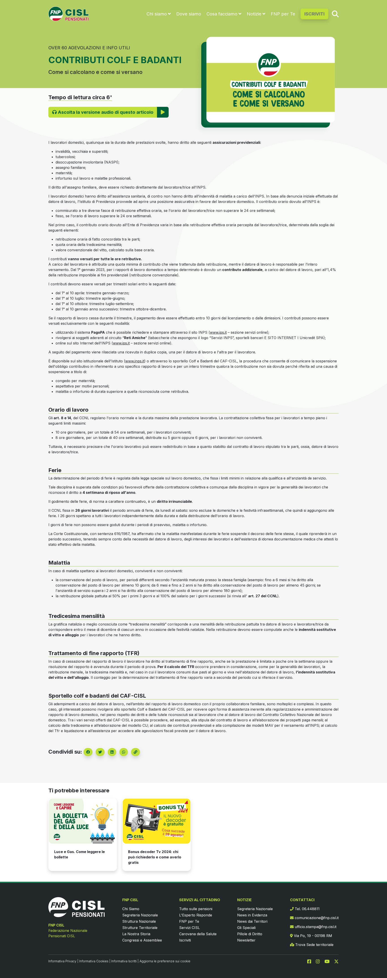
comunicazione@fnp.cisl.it (316, 918)
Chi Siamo (130, 909)
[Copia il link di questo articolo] (135, 752)
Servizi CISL (189, 927)
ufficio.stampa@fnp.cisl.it (315, 926)
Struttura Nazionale (139, 921)
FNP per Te (283, 14)
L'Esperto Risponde (195, 915)
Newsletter (246, 940)
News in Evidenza (252, 915)
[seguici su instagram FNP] (319, 961)
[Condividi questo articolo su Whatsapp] (123, 752)
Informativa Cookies (93, 961)
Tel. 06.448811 (307, 909)
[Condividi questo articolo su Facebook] (88, 752)
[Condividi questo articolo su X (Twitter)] (100, 752)
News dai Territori (252, 921)
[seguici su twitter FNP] (336, 961)
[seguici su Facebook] (311, 961)
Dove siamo (188, 14)
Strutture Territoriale (139, 927)
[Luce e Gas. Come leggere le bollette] (82, 821)
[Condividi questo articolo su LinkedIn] (112, 752)
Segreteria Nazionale (140, 915)
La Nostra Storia (136, 934)
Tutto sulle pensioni (195, 909)
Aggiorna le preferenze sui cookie (165, 961)
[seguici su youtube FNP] (329, 961)
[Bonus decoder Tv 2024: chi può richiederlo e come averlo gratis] (156, 821)
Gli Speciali (246, 927)
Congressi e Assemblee (142, 940)
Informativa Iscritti (124, 961)
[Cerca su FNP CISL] (335, 13)
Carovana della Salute (198, 934)
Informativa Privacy (62, 961)
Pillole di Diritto (249, 934)
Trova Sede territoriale (313, 944)
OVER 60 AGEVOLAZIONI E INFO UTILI (89, 47)
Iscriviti (185, 940)
